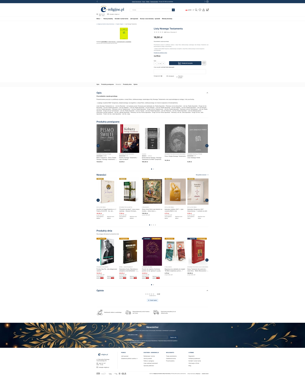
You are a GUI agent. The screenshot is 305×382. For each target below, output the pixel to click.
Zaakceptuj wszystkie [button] (179, 197)
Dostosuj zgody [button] (164, 197)
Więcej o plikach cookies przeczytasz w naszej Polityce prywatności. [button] (134, 192)
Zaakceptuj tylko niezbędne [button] (146, 197)
